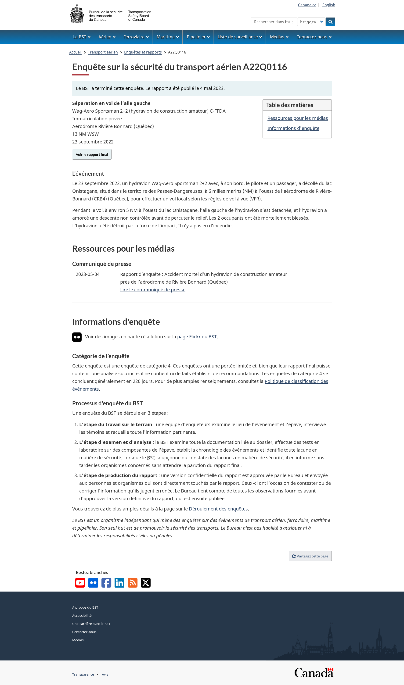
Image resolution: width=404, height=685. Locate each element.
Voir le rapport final (92, 154)
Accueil (75, 52)
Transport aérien (103, 52)
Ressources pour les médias (297, 118)
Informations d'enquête (293, 128)
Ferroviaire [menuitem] (133, 36)
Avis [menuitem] (105, 674)
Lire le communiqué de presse (152, 289)
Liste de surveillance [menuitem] (238, 36)
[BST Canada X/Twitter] (146, 583)
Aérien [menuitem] (104, 36)
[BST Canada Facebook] (106, 583)
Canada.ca (307, 4)
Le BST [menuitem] (79, 36)
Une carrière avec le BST (91, 623)
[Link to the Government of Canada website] (314, 672)
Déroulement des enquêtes (218, 509)
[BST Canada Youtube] (80, 583)
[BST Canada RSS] (132, 583)
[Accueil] (111, 12)
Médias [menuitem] (277, 36)
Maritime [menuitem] (166, 36)
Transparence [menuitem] (83, 674)
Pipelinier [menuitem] (196, 36)
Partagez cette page (312, 556)
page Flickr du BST (197, 337)
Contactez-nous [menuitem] (311, 36)
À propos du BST (85, 607)
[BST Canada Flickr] (93, 583)
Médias (78, 640)
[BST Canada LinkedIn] (119, 583)
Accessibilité (82, 615)
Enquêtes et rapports (143, 52)
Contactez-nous (84, 632)
